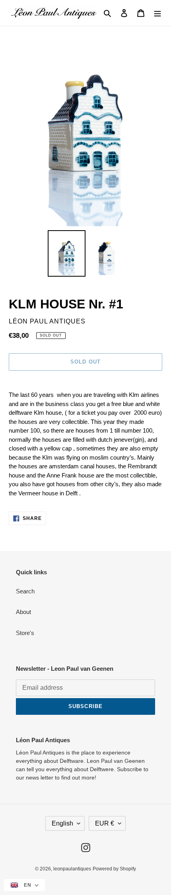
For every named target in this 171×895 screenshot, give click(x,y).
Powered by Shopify (114, 869)
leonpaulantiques (72, 869)
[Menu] (157, 12)
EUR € (104, 823)
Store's (25, 632)
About (23, 611)
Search (25, 591)
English (62, 823)
